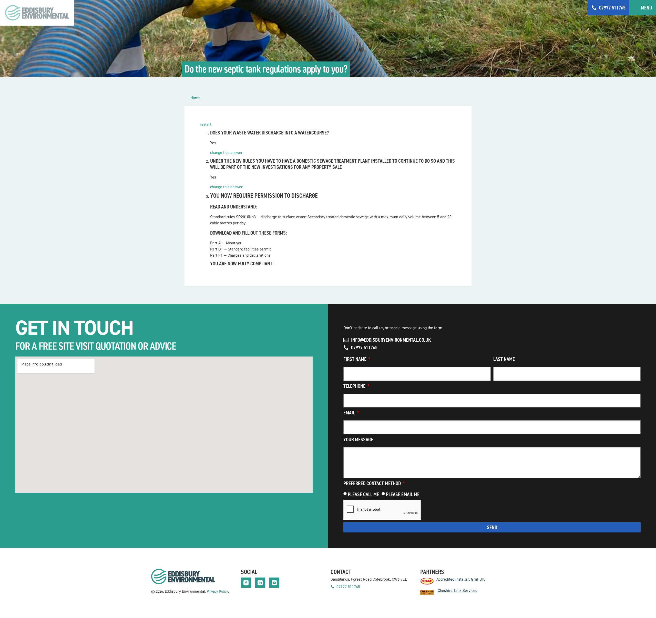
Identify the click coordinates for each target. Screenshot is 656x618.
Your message (358, 440)
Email (349, 413)
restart (205, 124)
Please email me (402, 494)
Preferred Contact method (372, 484)
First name (355, 359)
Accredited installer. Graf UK (460, 579)
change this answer (226, 152)
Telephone (354, 386)
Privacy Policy (217, 591)
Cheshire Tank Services (457, 590)
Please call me (363, 494)
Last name (504, 359)
